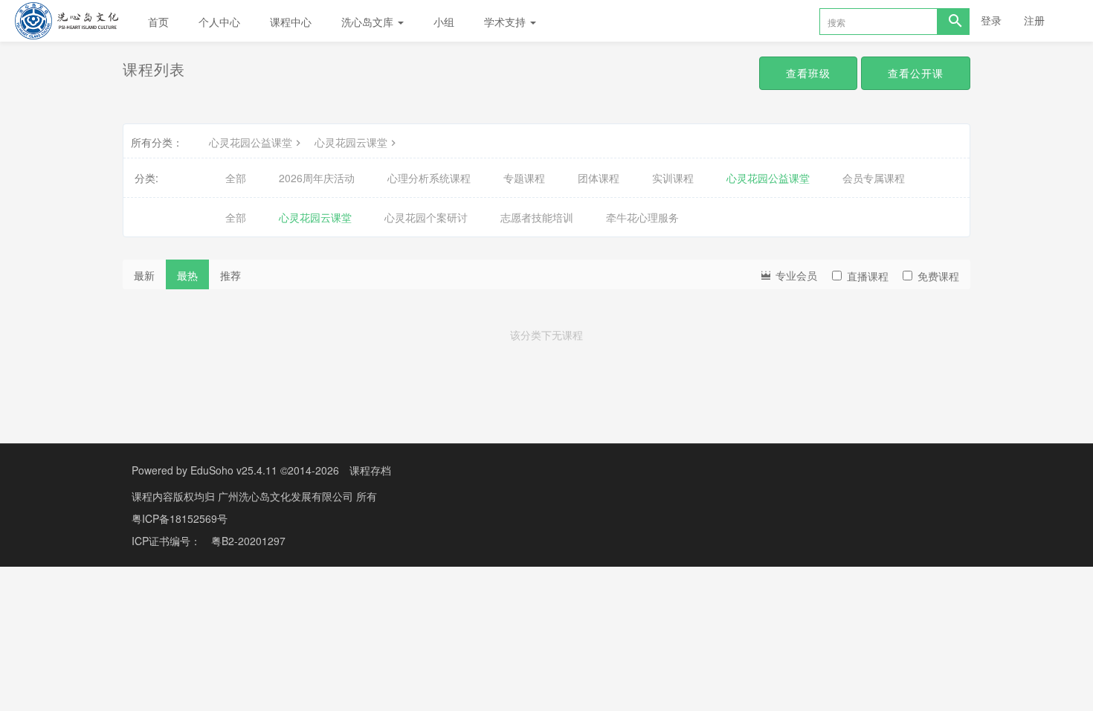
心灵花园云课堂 (351, 142)
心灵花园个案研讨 (426, 217)
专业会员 (795, 275)
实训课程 (673, 177)
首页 (158, 21)
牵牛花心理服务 (642, 217)
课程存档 (370, 470)
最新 (144, 275)
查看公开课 (916, 72)
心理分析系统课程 (429, 177)
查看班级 (808, 72)
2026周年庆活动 (317, 177)
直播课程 (868, 275)
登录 (991, 20)
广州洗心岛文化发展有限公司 (287, 496)
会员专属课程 (873, 177)
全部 (235, 177)
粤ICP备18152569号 (180, 518)
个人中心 (219, 21)
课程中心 (291, 21)
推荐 (230, 275)
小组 (443, 21)
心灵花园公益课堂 (250, 142)
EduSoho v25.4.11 (233, 470)
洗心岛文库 (368, 21)
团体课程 (598, 177)
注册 (1034, 20)
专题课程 (524, 177)
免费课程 (938, 275)
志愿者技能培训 (536, 217)
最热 (187, 275)
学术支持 (506, 21)
